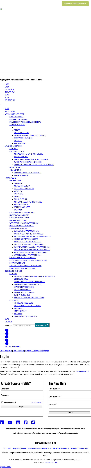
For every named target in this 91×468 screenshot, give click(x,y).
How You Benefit (16, 117)
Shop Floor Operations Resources (29, 298)
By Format (14, 300)
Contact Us (10, 100)
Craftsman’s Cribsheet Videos (27, 306)
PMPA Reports (20, 311)
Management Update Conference (28, 154)
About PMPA (10, 111)
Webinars (18, 210)
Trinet (9, 448)
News (7, 95)
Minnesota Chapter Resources (27, 242)
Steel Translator (22, 207)
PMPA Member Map (17, 263)
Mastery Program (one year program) (31, 159)
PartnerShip (19, 143)
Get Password (37, 402)
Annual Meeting (21, 157)
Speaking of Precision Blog (25, 316)
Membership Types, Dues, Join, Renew (25, 122)
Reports (18, 197)
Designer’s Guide (21, 279)
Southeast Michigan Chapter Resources (32, 247)
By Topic (13, 274)
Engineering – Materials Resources (29, 282)
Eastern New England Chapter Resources (32, 236)
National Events (16, 151)
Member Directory (22, 186)
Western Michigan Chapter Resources (30, 252)
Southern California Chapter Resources (32, 250)
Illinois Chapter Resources (26, 239)
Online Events (15, 170)
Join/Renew (9, 92)
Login (7, 87)
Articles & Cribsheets (23, 303)
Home (7, 109)
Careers (8, 322)
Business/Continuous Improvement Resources (34, 276)
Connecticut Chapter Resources (28, 234)
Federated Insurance (23, 138)
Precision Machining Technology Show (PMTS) (34, 165)
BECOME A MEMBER (12, 346)
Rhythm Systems (21, 133)
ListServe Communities (24, 189)
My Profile (9, 89)
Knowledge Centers (13, 271)
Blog (7, 97)
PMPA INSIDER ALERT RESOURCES (22, 258)
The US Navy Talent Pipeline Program (25, 266)
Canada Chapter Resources (26, 231)
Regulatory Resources (24, 292)
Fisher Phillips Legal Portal (21, 226)
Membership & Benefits (14, 114)
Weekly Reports (21, 205)
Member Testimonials (18, 119)
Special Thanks (5, 467)
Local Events (15, 167)
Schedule (13, 149)
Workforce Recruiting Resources (24, 223)
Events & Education (13, 146)
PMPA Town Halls (21, 175)
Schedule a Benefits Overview (75, 4)
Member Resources (17, 221)
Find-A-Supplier (20, 199)
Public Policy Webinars (19, 218)
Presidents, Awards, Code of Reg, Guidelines (28, 260)
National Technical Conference (28, 162)
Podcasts (18, 194)
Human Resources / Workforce (27, 284)
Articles (18, 191)
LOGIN (7, 84)
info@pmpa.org (51, 462)
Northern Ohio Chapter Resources (29, 244)
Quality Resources (22, 290)
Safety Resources (22, 295)
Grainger (18, 141)
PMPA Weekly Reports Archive (22, 268)
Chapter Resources (18, 228)
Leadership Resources (24, 287)
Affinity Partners (17, 125)
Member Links (15, 181)
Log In (21, 407)
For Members (10, 178)
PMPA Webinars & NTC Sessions (27, 173)
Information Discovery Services (39, 448)
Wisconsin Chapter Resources (27, 255)
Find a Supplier (18, 351)
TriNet (17, 130)
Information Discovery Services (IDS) (30, 135)
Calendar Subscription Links (21, 212)
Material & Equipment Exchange (28, 202)
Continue (70, 413)
